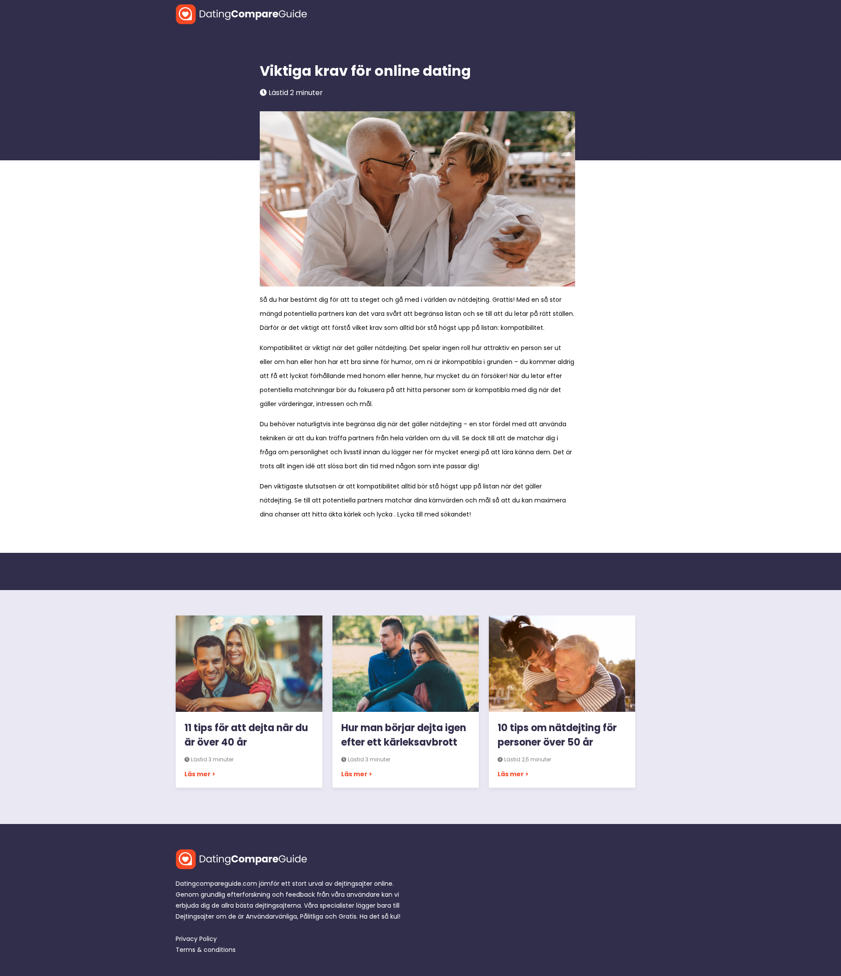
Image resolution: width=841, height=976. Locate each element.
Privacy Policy (196, 938)
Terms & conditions (206, 949)
